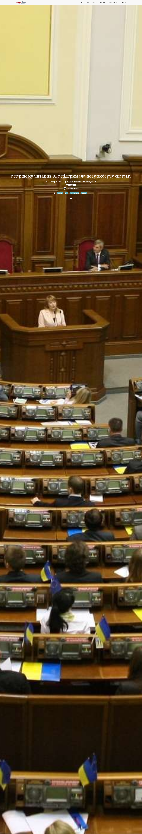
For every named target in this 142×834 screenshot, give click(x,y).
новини (84, 193)
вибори (60, 193)
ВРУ (66, 193)
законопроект (75, 193)
